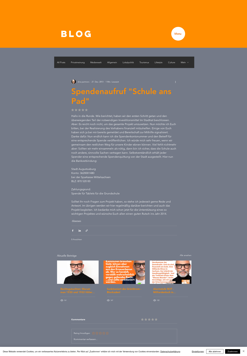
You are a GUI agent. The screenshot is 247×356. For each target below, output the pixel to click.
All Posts (61, 62)
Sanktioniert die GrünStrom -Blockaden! (124, 290)
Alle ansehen (185, 255)
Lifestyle (158, 62)
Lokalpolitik (128, 62)
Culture (171, 62)
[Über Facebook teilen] (72, 230)
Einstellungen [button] (198, 351)
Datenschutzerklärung (170, 351)
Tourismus (144, 62)
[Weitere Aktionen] (175, 81)
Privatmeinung (78, 62)
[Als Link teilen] (86, 230)
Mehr (183, 62)
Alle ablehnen (215, 351)
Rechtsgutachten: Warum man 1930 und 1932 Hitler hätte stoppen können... (76, 290)
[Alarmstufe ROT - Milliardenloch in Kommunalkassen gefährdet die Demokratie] (170, 272)
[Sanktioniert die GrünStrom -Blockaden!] (124, 272)
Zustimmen (233, 351)
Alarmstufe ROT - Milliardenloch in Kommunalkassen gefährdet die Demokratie (170, 290)
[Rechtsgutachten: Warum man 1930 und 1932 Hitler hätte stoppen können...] (78, 272)
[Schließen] (243, 351)
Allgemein (112, 62)
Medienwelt (95, 62)
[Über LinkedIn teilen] (79, 230)
